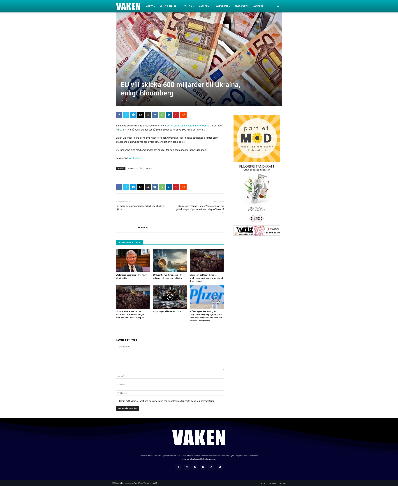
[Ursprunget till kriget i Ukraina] (170, 297)
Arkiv (149, 6)
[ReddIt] (183, 115)
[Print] (148, 115)
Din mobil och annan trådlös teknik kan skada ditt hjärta (141, 208)
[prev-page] (118, 327)
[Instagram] (187, 467)
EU (121, 129)
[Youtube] (220, 467)
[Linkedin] (169, 115)
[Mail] (195, 467)
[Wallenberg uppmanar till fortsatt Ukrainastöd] (133, 260)
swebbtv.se (135, 157)
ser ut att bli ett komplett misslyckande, (188, 125)
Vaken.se (143, 227)
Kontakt (258, 6)
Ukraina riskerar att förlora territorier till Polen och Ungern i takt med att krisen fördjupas (131, 314)
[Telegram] (133, 115)
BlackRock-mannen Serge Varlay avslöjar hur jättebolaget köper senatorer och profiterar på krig (200, 209)
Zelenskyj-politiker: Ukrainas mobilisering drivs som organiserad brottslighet (206, 278)
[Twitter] (126, 115)
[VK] (155, 115)
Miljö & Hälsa (168, 6)
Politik (187, 6)
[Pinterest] (176, 115)
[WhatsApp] (162, 115)
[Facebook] (119, 115)
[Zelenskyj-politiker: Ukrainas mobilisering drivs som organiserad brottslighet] (207, 260)
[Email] (140, 115)
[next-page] (123, 327)
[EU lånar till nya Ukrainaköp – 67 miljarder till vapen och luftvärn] (170, 260)
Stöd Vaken (241, 6)
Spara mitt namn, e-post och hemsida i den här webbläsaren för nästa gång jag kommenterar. (167, 401)
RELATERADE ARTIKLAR (129, 242)
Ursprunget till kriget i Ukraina (167, 311)
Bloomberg (132, 168)
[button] (278, 6)
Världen (204, 6)
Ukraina (149, 168)
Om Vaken (222, 6)
